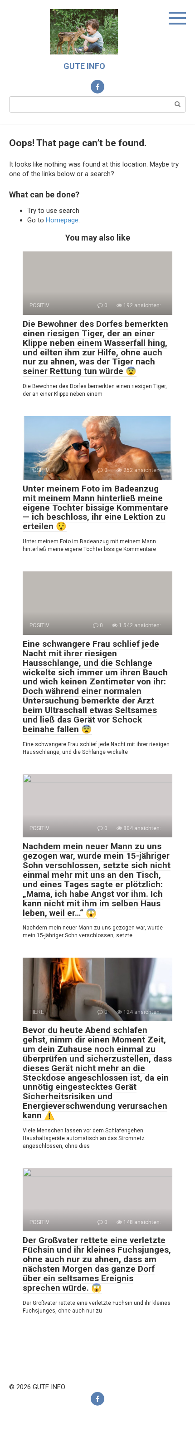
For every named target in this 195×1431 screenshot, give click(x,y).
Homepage (62, 220)
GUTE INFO (84, 66)
